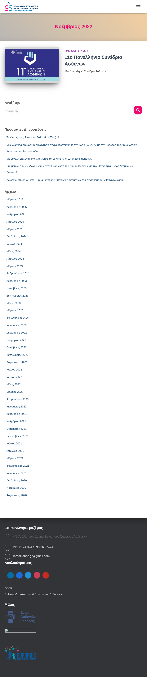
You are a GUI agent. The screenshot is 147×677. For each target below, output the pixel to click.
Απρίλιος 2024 (15, 258)
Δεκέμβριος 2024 (17, 236)
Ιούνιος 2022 (14, 377)
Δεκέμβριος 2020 (17, 480)
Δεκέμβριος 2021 (17, 413)
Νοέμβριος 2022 (16, 340)
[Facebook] (19, 575)
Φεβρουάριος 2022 (18, 399)
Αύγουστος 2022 (17, 362)
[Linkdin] (10, 575)
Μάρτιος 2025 (15, 229)
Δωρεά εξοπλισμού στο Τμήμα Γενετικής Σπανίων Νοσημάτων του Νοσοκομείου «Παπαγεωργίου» (65, 179)
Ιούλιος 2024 (14, 243)
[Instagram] (37, 575)
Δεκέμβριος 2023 (17, 280)
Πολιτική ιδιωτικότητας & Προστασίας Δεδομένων (34, 594)
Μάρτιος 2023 (15, 310)
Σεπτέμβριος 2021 (18, 436)
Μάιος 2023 (14, 303)
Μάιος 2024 (14, 251)
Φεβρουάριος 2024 (18, 273)
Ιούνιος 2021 (14, 443)
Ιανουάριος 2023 (17, 325)
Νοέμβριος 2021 (16, 421)
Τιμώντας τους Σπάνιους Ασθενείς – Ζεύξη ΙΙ (33, 137)
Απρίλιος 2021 (15, 450)
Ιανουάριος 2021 (17, 473)
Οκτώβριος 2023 (17, 288)
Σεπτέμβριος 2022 (18, 354)
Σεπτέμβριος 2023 (18, 295)
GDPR (8, 588)
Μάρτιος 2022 (15, 391)
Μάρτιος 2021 (15, 458)
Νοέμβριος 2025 (16, 214)
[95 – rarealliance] (23, 6)
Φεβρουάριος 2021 (18, 465)
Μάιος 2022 (14, 384)
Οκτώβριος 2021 (17, 428)
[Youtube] (45, 575)
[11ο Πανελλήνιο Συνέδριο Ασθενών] (32, 65)
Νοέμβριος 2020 (16, 487)
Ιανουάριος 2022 (17, 406)
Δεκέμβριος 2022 (17, 332)
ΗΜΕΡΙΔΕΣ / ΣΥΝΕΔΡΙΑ (77, 50)
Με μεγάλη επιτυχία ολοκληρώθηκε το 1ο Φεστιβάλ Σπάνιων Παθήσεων (49, 158)
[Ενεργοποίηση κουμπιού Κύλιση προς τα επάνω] (139, 669)
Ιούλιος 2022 (14, 369)
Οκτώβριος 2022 (17, 347)
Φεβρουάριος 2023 (18, 317)
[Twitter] (28, 575)
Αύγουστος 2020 (17, 495)
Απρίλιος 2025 (15, 221)
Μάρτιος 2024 (15, 266)
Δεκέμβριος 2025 (17, 206)
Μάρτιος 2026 (15, 199)
